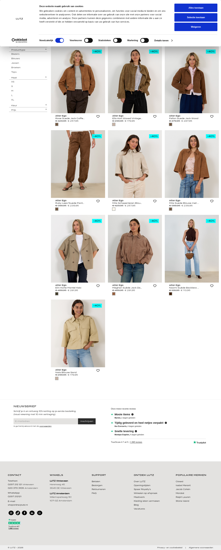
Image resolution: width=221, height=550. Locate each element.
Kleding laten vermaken (147, 501)
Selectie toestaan (196, 17)
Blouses (15, 58)
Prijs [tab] (13, 110)
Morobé (180, 493)
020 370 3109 (16, 488)
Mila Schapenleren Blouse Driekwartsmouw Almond (127, 203)
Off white (113, 209)
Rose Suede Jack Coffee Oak (70, 118)
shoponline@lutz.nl (18, 505)
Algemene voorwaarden (201, 547)
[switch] (88, 40)
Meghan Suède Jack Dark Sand (127, 288)
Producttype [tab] (18, 50)
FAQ (94, 493)
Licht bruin (113, 293)
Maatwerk (139, 497)
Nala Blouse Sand (66, 372)
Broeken (15, 67)
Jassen (15, 63)
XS (12, 81)
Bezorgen (97, 485)
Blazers (15, 54)
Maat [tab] (14, 77)
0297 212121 (14, 496)
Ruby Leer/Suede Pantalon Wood (70, 203)
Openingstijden (142, 485)
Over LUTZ (139, 481)
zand (113, 124)
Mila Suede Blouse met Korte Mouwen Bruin (184, 203)
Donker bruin (170, 293)
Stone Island (182, 501)
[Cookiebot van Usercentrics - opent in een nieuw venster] (19, 40)
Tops (14, 72)
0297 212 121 (15, 484)
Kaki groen (56, 293)
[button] (98, 116)
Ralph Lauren (183, 497)
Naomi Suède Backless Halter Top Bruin (184, 288)
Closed (179, 481)
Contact (14, 475)
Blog (136, 505)
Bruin (56, 124)
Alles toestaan (196, 7)
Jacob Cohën (183, 489)
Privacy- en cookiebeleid (169, 547)
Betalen (96, 481)
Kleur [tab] (14, 105)
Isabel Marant (183, 485)
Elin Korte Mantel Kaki (68, 288)
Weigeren (196, 27)
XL (12, 99)
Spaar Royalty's (142, 489)
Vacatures (139, 509)
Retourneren (99, 489)
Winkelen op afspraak (145, 493)
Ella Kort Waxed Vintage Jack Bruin (127, 118)
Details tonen (161, 40)
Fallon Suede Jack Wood (183, 118)
